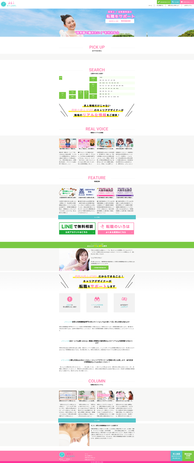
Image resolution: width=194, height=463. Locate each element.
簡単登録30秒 (188, 456)
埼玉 (107, 82)
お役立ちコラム (188, 5)
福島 (114, 80)
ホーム (150, 5)
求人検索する (160, 5)
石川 (106, 85)
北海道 (93, 78)
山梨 (111, 85)
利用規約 (68, 459)
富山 (103, 85)
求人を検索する (88, 455)
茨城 (112, 82)
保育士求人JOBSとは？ (173, 5)
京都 (103, 88)
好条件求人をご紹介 (120, 21)
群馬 (118, 82)
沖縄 (61, 77)
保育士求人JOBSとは (90, 457)
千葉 (109, 82)
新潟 (100, 85)
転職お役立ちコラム (89, 459)
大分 (111, 96)
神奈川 (103, 82)
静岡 (119, 85)
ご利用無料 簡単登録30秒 (100, 267)
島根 (103, 91)
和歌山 (117, 88)
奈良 (111, 88)
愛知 (122, 85)
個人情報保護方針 (64, 461)
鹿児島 (114, 96)
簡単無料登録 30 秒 (165, 2)
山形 (111, 80)
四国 (72, 96)
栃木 (115, 82)
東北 (93, 84)
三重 (106, 88)
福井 (109, 85)
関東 (93, 95)
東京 (100, 82)
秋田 (103, 80)
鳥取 (100, 91)
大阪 (100, 88)
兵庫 (109, 88)
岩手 (109, 80)
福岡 (100, 96)
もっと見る (97, 217)
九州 (62, 93)
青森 (100, 80)
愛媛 (100, 94)
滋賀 (114, 88)
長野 (114, 85)
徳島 (106, 94)
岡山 (106, 91)
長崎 (103, 96)
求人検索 (176, 2)
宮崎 (109, 96)
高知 (103, 94)
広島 (109, 91)
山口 (111, 91)
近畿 (81, 91)
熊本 (106, 96)
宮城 (106, 80)
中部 (86, 91)
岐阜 (117, 85)
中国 (72, 91)
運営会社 (61, 459)
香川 (109, 94)
